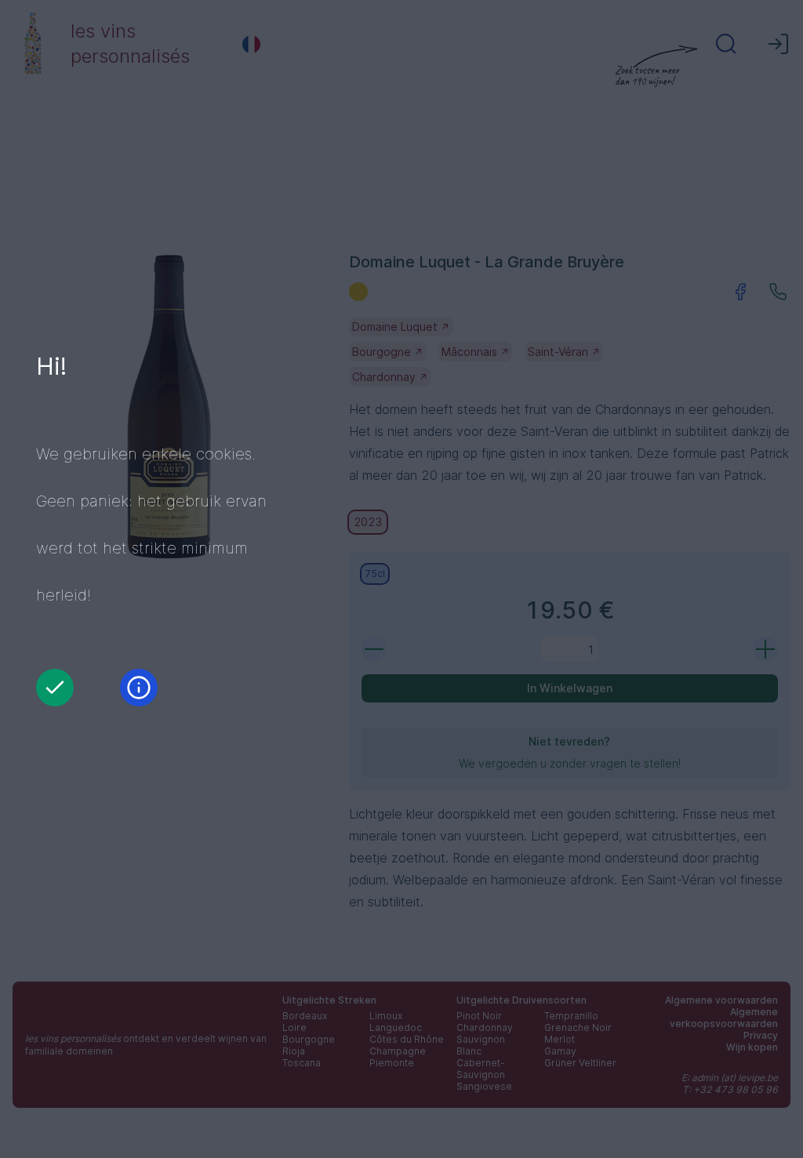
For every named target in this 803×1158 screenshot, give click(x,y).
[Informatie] (139, 687)
